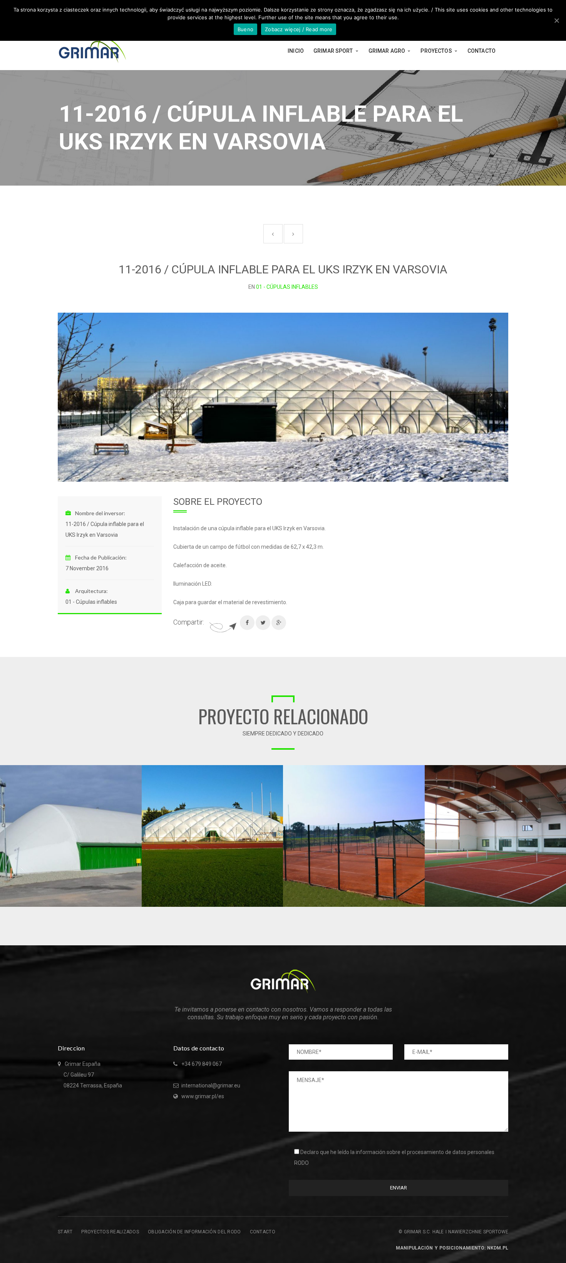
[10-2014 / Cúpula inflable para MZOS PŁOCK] (277, 771)
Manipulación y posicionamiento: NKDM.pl (452, 1248)
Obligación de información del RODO (194, 1232)
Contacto (262, 1232)
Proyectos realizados (110, 1232)
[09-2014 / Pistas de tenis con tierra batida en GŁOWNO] (419, 771)
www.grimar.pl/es (202, 1096)
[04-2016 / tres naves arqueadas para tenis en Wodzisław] (136, 771)
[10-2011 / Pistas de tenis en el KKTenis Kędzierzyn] (560, 771)
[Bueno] (556, 20)
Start (65, 1232)
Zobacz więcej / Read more (298, 29)
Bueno (245, 29)
